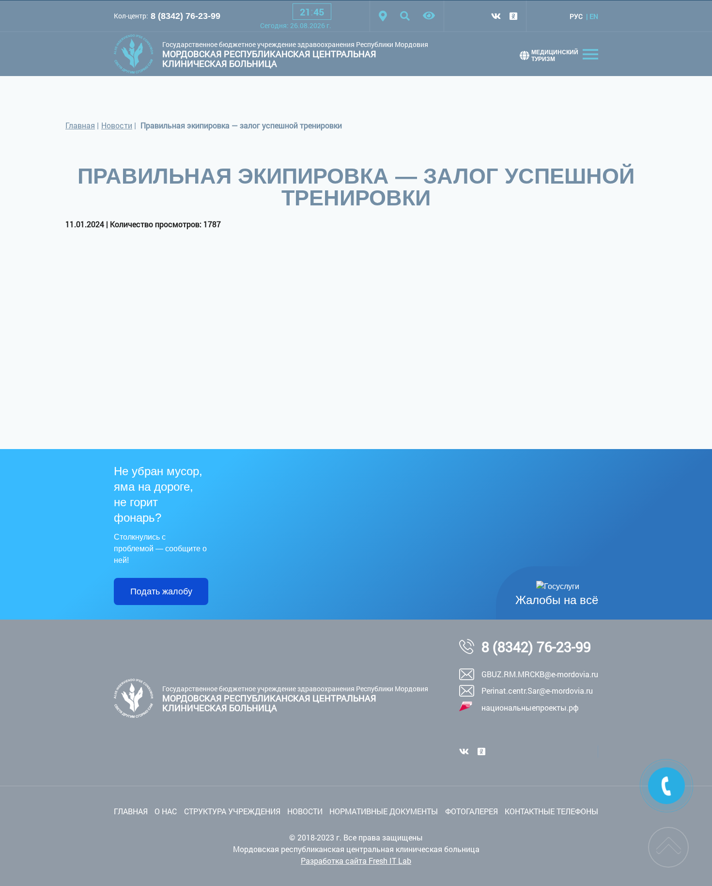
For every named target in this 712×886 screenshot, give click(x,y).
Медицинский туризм (554, 55)
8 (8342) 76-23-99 (185, 16)
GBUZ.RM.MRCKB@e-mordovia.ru (539, 674)
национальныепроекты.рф (530, 707)
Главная (80, 125)
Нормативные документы (383, 811)
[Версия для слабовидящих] (429, 16)
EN (593, 16)
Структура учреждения (232, 811)
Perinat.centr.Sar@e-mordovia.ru (537, 690)
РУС (576, 16)
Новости (116, 125)
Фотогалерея (471, 811)
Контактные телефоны (551, 811)
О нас (166, 811)
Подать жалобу (161, 591)
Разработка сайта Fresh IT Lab (356, 860)
